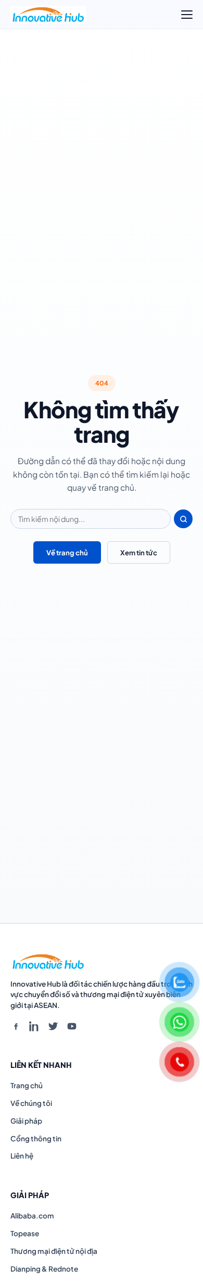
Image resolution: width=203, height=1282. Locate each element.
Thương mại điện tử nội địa (53, 1251)
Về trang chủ (67, 552)
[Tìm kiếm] (183, 518)
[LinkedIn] (34, 1026)
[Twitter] (53, 1026)
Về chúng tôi (31, 1103)
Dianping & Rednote (44, 1268)
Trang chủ (26, 1085)
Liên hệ (21, 1155)
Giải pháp (26, 1120)
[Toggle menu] (187, 14)
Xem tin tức (138, 552)
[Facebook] (15, 1026)
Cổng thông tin (35, 1138)
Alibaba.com (32, 1215)
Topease (24, 1233)
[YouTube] (72, 1026)
